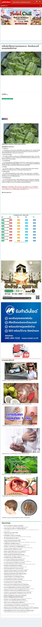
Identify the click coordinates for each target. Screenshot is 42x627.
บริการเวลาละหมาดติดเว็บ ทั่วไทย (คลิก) (21, 242)
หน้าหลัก (5, 8)
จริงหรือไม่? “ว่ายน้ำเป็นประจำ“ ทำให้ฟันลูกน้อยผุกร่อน (14, 546)
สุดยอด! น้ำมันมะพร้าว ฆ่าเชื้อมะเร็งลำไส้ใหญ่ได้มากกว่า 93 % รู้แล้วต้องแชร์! (16, 404)
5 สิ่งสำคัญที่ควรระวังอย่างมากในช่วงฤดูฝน (12, 535)
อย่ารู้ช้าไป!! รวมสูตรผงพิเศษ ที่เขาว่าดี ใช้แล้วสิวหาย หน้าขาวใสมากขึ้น (17, 592)
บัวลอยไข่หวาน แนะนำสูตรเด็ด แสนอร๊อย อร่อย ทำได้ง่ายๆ (15, 599)
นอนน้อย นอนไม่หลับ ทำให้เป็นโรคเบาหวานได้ (13, 549)
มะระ (3, 98)
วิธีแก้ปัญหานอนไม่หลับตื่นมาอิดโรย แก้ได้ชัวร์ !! (13, 565)
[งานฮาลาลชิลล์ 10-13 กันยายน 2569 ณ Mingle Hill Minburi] (21, 17)
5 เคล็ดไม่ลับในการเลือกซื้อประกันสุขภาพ (12, 543)
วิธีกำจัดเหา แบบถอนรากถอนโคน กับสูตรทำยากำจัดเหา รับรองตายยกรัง (16, 517)
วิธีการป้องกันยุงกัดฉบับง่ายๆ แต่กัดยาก (11, 538)
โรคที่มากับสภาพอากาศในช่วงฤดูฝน (11, 532)
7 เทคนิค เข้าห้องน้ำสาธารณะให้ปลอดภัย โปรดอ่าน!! (14, 576)
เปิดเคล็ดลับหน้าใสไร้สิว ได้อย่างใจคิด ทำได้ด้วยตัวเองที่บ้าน (15, 573)
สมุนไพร (8, 98)
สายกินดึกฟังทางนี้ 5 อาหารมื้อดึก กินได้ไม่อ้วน (13, 557)
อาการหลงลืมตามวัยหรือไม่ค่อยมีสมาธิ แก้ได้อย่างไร (14, 560)
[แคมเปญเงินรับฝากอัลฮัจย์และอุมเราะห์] (21, 280)
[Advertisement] (21, 33)
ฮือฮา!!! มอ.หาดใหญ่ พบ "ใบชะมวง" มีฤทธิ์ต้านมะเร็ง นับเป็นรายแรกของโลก (16, 474)
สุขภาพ (12, 98)
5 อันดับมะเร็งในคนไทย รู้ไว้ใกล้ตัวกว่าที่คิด (12, 540)
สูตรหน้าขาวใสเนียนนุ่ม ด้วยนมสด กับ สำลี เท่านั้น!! (13, 597)
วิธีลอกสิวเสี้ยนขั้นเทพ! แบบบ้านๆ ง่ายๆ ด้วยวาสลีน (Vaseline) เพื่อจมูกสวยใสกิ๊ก (19, 610)
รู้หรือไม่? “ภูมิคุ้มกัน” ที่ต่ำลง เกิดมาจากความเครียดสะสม (15, 551)
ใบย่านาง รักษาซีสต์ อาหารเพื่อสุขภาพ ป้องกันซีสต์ (13, 525)
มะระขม (5, 98)
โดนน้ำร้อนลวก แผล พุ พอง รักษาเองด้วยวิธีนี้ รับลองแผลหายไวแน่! (16, 590)
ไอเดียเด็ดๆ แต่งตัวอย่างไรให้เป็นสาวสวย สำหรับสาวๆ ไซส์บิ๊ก (15, 571)
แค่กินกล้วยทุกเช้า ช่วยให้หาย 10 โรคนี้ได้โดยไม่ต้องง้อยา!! (15, 528)
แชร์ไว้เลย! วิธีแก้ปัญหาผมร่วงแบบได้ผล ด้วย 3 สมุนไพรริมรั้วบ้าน (16, 605)
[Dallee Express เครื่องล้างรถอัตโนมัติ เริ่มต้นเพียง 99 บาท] (21, 350)
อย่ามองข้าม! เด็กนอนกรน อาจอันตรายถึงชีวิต (12, 581)
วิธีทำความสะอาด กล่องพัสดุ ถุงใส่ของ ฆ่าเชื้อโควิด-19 (14, 602)
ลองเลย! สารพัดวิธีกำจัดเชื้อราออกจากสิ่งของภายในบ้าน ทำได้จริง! (16, 587)
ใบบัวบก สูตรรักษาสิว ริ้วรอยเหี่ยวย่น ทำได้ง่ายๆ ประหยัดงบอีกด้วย (16, 584)
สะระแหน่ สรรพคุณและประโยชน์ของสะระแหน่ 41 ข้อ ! (14, 562)
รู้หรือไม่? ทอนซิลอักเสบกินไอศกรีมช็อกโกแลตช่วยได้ (14, 554)
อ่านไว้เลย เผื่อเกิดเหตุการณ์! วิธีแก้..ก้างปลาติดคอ (13, 579)
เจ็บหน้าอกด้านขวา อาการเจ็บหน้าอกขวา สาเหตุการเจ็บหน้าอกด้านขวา (16, 453)
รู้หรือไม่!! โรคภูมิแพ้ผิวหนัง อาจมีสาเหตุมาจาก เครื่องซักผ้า (15, 595)
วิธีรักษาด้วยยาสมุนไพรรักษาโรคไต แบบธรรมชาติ (13, 568)
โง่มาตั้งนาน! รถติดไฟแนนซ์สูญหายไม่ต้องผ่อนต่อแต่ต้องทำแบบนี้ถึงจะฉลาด (16, 380)
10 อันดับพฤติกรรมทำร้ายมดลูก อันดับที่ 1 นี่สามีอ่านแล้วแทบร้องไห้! (15, 496)
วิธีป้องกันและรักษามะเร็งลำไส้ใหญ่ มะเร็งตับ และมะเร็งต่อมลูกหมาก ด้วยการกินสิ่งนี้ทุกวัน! (21, 607)
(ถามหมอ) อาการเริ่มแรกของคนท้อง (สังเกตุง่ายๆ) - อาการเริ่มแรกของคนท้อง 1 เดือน (18, 425)
